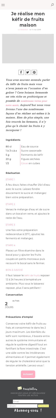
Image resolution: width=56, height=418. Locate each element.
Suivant (28, 374)
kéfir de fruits (32, 275)
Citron (24, 163)
